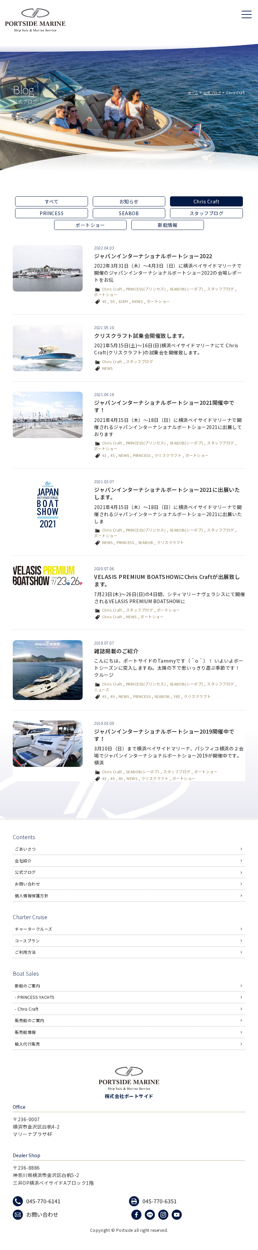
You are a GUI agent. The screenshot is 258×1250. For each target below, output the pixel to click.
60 (121, 778)
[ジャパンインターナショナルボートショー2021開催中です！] (47, 415)
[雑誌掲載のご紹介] (47, 670)
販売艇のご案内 (29, 1020)
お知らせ (129, 201)
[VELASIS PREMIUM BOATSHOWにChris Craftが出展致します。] (47, 575)
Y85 (176, 696)
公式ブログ (212, 92)
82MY (123, 301)
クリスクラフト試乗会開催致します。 (141, 335)
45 (104, 301)
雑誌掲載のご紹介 (116, 651)
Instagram (164, 1214)
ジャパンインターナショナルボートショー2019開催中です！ (164, 735)
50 (112, 301)
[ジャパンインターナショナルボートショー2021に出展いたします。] (47, 505)
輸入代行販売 (27, 1044)
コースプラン (27, 940)
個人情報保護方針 (31, 895)
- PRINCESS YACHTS (34, 997)
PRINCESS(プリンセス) (146, 288)
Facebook (137, 1214)
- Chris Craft (27, 1009)
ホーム (193, 92)
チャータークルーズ (33, 929)
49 (112, 696)
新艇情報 (167, 225)
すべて (52, 201)
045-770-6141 (43, 1201)
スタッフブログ (206, 213)
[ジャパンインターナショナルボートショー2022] (47, 268)
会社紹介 (23, 860)
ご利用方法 (25, 952)
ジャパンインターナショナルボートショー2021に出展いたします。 (167, 493)
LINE (151, 1214)
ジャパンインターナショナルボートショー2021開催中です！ (164, 406)
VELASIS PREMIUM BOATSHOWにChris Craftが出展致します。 (167, 580)
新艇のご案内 (27, 985)
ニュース (101, 689)
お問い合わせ (27, 884)
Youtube (177, 1214)
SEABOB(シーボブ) (186, 288)
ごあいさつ (25, 849)
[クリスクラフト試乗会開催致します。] (47, 348)
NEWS (137, 301)
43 (104, 455)
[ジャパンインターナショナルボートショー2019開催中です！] (47, 743)
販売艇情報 (25, 1032)
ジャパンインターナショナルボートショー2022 (153, 256)
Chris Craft (112, 288)
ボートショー (90, 225)
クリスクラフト (168, 455)
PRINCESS (51, 213)
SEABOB (129, 213)
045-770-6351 (159, 1201)
